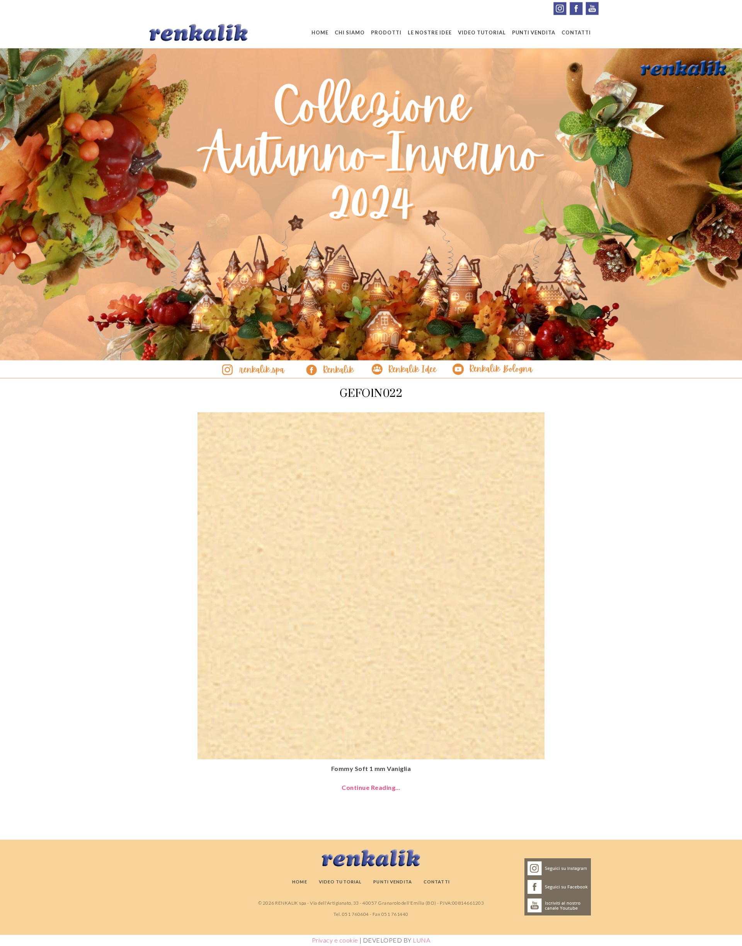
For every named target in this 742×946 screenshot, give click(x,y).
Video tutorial (482, 32)
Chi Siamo (350, 32)
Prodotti (386, 32)
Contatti (576, 32)
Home (319, 32)
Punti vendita (533, 32)
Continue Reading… (371, 787)
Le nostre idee (430, 32)
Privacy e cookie (335, 940)
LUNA (421, 940)
